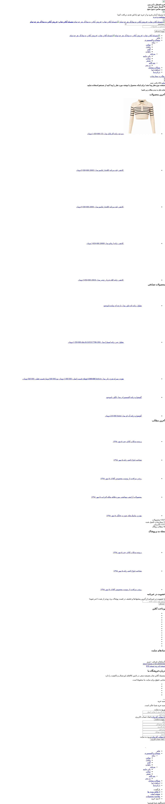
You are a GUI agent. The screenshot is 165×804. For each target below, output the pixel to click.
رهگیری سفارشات (157, 76)
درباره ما (156, 72)
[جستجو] (164, 29)
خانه (158, 38)
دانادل (148, 47)
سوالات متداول (154, 68)
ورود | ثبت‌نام (159, 31)
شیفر (148, 61)
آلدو (149, 49)
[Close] (164, 699)
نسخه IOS (150, 666)
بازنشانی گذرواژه (158, 717)
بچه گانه (152, 63)
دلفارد (148, 52)
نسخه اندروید (159, 666)
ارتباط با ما (155, 70)
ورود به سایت (159, 719)
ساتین (148, 45)
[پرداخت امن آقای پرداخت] (164, 659)
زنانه (153, 42)
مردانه (152, 54)
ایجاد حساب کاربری (157, 739)
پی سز (148, 65)
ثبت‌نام (162, 604)
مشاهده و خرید (159, 17)
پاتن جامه (147, 56)
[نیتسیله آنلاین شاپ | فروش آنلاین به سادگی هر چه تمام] (115, 36)
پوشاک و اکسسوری (152, 40)
